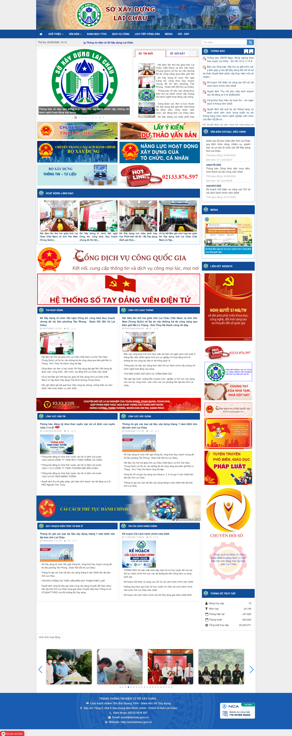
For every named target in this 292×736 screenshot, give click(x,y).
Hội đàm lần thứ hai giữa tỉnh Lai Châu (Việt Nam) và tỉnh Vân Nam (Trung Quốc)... (59, 236)
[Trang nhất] (41, 34)
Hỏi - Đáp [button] (183, 34)
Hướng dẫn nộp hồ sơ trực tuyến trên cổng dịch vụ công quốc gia (228, 250)
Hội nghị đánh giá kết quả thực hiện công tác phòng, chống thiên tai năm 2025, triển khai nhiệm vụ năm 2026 (77, 386)
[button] (251, 669)
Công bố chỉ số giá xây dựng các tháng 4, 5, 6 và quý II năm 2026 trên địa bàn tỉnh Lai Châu (158, 476)
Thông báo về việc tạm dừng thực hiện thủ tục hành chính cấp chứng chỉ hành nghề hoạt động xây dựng (159, 367)
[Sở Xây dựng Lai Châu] (96, 14)
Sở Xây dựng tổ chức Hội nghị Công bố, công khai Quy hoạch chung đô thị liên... (99, 236)
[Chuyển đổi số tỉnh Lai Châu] (77, 130)
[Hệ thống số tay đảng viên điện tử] (118, 289)
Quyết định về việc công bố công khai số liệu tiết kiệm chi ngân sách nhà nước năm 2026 (228, 103)
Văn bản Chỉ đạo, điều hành (228, 131)
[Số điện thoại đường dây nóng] (159, 175)
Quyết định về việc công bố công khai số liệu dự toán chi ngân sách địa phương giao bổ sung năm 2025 (228, 125)
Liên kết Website (221, 266)
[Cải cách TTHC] (118, 507)
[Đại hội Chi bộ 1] (120, 666)
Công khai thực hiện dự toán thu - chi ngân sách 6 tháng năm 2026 (230, 77)
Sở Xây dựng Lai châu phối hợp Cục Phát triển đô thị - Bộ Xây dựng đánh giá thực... (138, 236)
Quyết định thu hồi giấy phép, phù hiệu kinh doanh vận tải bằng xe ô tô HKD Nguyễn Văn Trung (76, 483)
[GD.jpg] (221, 666)
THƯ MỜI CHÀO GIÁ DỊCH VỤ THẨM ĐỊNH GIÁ (148, 373)
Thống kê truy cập (223, 593)
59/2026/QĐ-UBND (216, 175)
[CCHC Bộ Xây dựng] (77, 151)
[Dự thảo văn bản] (159, 130)
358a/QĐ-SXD (213, 151)
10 (100, 117)
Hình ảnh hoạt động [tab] (49, 637)
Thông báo (217, 51)
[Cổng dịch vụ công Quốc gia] (118, 259)
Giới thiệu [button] (55, 34)
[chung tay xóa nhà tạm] (228, 391)
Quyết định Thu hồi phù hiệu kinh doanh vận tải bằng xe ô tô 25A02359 (230, 68)
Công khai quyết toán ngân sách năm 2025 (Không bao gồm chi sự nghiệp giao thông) (230, 114)
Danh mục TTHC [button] (97, 34)
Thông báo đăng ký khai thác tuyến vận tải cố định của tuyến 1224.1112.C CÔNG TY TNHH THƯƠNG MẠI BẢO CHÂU (71, 466)
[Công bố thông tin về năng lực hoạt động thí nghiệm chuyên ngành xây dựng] (228, 371)
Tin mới (147, 53)
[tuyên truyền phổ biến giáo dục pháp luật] (228, 467)
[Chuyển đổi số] (118, 404)
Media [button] (169, 34)
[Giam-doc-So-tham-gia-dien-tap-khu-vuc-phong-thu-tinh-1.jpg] (170, 666)
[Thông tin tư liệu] (77, 174)
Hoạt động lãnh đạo (59, 193)
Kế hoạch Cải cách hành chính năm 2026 (145, 533)
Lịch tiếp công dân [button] (147, 34)
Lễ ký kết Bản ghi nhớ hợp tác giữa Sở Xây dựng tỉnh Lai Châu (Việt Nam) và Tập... (178, 236)
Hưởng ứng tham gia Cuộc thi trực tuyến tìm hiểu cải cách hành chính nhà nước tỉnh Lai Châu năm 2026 (158, 588)
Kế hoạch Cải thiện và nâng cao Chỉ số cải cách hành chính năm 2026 (158, 581)
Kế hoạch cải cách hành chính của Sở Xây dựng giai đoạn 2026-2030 (158, 594)
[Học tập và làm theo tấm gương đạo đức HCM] (228, 433)
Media (214, 209)
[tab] (150, 53)
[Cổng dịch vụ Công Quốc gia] (228, 409)
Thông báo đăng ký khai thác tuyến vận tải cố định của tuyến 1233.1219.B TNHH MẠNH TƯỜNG (71, 475)
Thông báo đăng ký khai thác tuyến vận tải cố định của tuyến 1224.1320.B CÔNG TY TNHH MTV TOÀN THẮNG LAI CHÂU (72, 458)
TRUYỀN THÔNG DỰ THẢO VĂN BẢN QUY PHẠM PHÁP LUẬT (73, 580)
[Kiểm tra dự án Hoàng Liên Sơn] (69, 666)
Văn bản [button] (74, 34)
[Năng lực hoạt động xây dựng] (159, 152)
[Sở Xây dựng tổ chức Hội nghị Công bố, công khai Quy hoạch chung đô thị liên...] (99, 215)
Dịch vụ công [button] (120, 34)
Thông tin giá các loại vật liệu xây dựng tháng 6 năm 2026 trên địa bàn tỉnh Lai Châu (158, 484)
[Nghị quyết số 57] (228, 306)
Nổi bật (179, 53)
